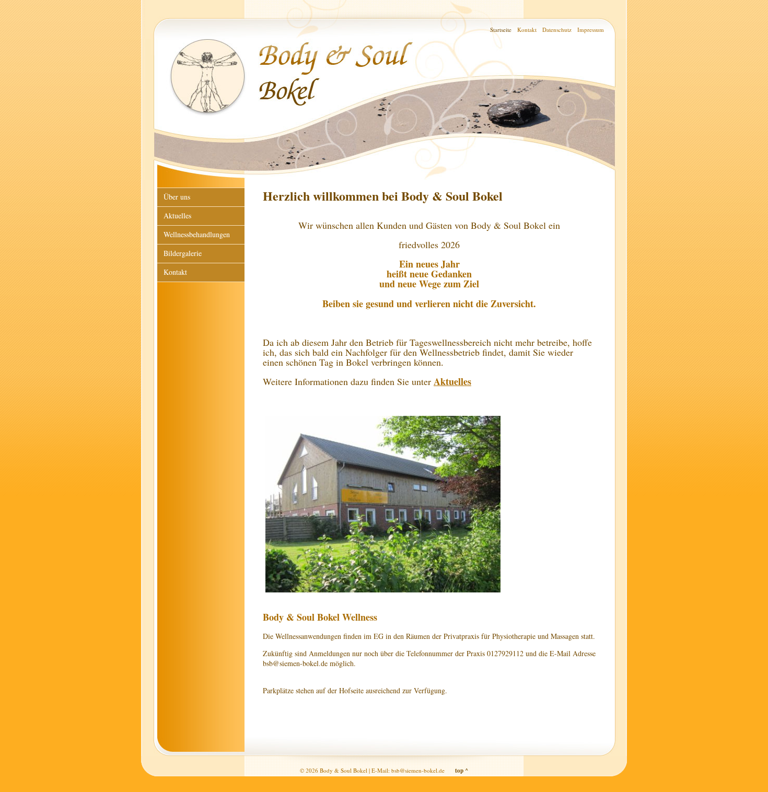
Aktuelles (452, 381)
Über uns (177, 197)
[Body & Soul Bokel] (383, 592)
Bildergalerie (183, 253)
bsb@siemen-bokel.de (418, 770)
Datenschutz (557, 29)
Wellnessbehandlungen (197, 234)
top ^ (461, 770)
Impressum (590, 29)
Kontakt (527, 29)
